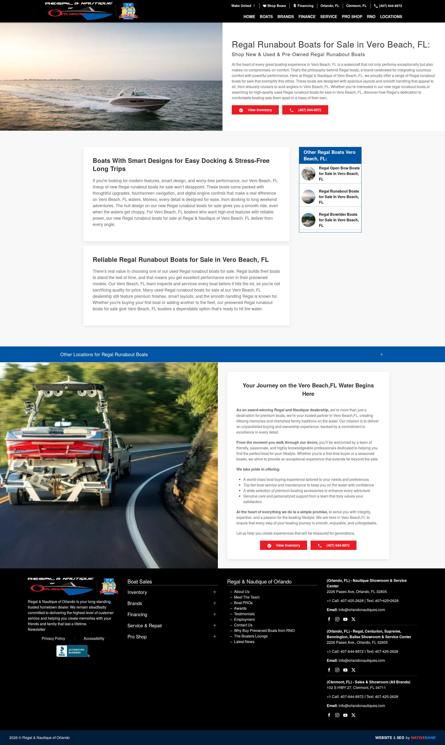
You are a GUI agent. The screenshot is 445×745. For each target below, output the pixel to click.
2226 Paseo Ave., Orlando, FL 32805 (357, 642)
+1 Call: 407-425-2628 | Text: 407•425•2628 (363, 600)
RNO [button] (371, 16)
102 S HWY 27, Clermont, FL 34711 (356, 687)
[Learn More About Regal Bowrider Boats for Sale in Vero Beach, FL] (330, 220)
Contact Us (243, 625)
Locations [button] (391, 16)
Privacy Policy (53, 638)
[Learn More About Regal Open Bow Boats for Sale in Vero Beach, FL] (330, 173)
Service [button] (328, 16)
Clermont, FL (356, 5)
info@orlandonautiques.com (362, 609)
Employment (244, 619)
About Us (241, 591)
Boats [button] (266, 16)
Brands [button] (285, 16)
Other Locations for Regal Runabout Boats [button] (104, 354)
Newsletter (36, 629)
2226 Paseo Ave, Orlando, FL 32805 (357, 591)
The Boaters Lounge (251, 636)
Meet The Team (247, 597)
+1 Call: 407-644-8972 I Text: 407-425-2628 (362, 651)
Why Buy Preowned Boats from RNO (264, 630)
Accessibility (94, 638)
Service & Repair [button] (144, 625)
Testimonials (244, 613)
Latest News (244, 641)
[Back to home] (91, 11)
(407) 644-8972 (390, 5)
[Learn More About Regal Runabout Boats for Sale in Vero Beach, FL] (330, 196)
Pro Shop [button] (352, 16)
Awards (240, 608)
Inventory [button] (137, 592)
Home (249, 16)
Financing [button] (137, 614)
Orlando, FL (330, 5)
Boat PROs (243, 602)
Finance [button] (307, 16)
